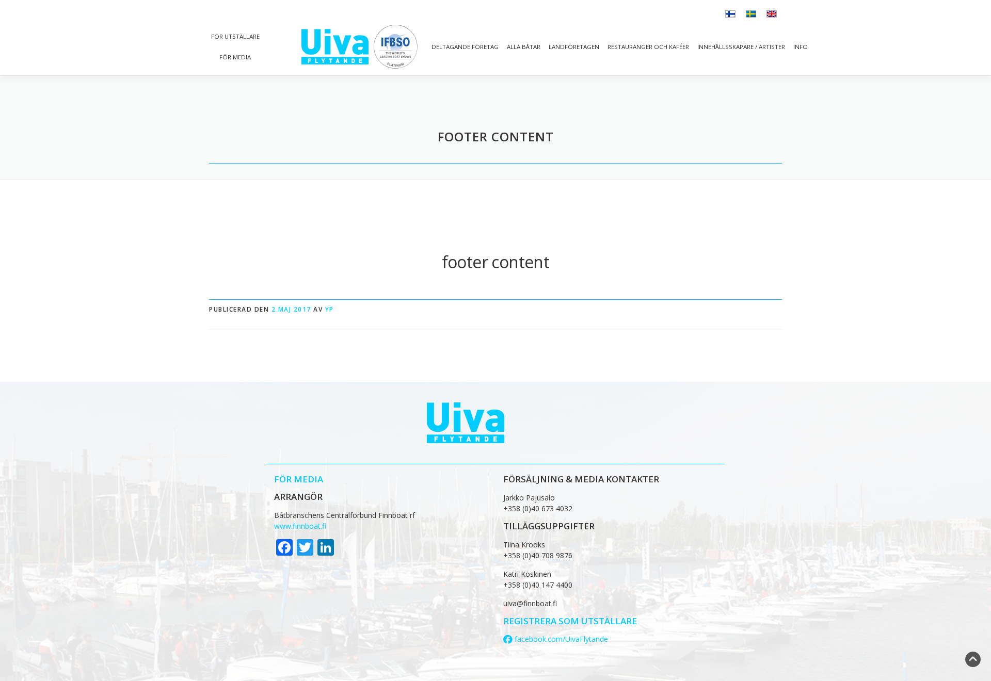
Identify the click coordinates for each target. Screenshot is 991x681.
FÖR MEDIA (298, 479)
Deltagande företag (465, 47)
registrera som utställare (570, 621)
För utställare (235, 36)
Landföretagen (574, 47)
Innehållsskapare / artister (741, 47)
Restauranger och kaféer (648, 47)
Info (800, 47)
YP (329, 309)
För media (235, 57)
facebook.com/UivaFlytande (560, 639)
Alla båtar (523, 47)
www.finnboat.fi (300, 526)
